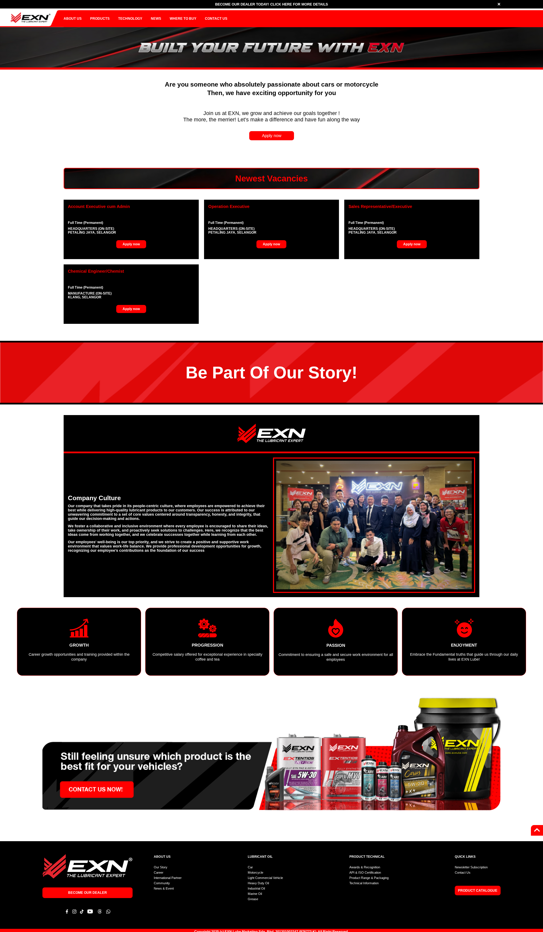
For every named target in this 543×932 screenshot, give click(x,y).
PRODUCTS (100, 18)
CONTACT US (216, 18)
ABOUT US (73, 18)
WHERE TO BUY (183, 18)
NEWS (156, 18)
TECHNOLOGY (130, 18)
